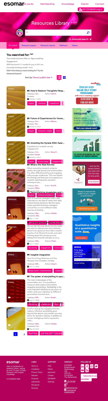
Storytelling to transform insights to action (51, 303)
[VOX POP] (86, 174)
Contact (99, 4)
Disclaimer (35, 385)
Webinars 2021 (40, 213)
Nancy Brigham (56, 152)
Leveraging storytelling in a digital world (50, 222)
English (31, 103)
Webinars (63, 45)
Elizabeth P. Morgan (58, 213)
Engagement (54, 103)
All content (13, 45)
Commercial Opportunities (70, 391)
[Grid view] (64, 77)
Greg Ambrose (56, 264)
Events (84, 4)
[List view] (59, 77)
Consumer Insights (45, 131)
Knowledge (68, 4)
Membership (47, 4)
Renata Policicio (56, 297)
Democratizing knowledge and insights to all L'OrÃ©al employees (63, 192)
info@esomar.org (70, 388)
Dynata (37, 155)
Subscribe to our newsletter (89, 377)
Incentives (42, 103)
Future (58, 131)
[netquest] (86, 120)
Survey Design (43, 161)
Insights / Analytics (62, 271)
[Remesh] (86, 228)
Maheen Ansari (56, 121)
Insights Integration (40, 255)
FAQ (49, 366)
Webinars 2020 (40, 241)
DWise (37, 188)
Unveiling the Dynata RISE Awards (47, 143)
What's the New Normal (42, 164)
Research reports (48, 45)
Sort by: (28, 77)
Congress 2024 (40, 94)
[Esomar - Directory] (86, 257)
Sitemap (51, 382)
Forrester (39, 326)
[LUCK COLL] (86, 147)
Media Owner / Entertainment (40, 271)
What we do (26, 4)
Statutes (34, 375)
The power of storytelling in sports (47, 276)
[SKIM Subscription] (86, 200)
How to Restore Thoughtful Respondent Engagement (57, 90)
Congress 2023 (40, 121)
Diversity (34, 388)
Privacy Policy (36, 372)
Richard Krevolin (57, 241)
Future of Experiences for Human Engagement (53, 118)
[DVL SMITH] (86, 93)
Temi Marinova (56, 186)
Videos (75, 45)
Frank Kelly (54, 94)
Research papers (29, 45)
